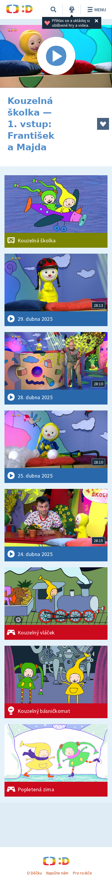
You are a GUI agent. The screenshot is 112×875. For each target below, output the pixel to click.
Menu (100, 9)
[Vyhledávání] (53, 9)
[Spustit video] (56, 56)
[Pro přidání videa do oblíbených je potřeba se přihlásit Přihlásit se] (103, 124)
